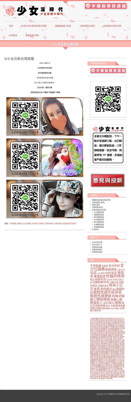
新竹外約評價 (109, 333)
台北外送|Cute (97, 245)
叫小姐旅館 (99, 362)
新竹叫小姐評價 (99, 375)
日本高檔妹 (110, 375)
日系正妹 (117, 279)
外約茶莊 (35, 223)
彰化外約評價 (97, 332)
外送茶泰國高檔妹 (103, 348)
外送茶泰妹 (115, 348)
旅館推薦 (103, 335)
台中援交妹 (103, 320)
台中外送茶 (108, 338)
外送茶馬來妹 (114, 353)
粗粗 (114, 289)
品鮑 (98, 273)
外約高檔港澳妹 (99, 330)
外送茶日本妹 (100, 345)
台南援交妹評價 (111, 323)
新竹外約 (100, 333)
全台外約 (114, 265)
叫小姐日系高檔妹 (102, 363)
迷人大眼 (110, 306)
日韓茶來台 (103, 286)
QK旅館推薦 (94, 318)
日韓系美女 (58, 223)
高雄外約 (116, 337)
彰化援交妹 (106, 332)
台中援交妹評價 (113, 320)
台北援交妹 (106, 322)
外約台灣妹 (98, 325)
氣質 (97, 289)
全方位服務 (27, 223)
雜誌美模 (106, 308)
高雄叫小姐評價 (106, 378)
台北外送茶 (96, 340)
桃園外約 (110, 335)
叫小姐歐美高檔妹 (115, 363)
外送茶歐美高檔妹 (114, 347)
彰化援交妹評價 (117, 332)
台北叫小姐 (96, 372)
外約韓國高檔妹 (113, 328)
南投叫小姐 (111, 358)
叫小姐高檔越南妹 (98, 370)
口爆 (119, 270)
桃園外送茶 (116, 357)
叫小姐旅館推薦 (110, 362)
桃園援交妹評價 (106, 337)
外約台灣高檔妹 (108, 325)
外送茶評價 (99, 350)
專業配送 (100, 276)
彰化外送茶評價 (113, 355)
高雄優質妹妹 (99, 227)
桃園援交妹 (96, 337)
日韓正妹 (114, 282)
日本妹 (109, 280)
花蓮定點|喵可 (97, 250)
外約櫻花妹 (113, 327)
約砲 (115, 296)
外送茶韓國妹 (114, 352)
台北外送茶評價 (106, 340)
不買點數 (12, 223)
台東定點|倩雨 (97, 252)
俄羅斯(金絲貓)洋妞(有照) (101, 200)
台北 (123, 270)
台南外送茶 (116, 340)
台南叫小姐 (117, 372)
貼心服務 (114, 302)
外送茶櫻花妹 (102, 347)
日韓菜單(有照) (32, 35)
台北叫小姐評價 (106, 372)
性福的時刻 (49, 223)
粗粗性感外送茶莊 (69, 223)
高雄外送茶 (103, 358)
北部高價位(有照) (87, 26)
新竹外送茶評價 (99, 357)
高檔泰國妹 (113, 377)
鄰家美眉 (120, 305)
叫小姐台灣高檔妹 (108, 360)
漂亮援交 (106, 289)
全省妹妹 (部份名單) (112, 26)
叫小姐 (118, 358)
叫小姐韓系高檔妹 (112, 367)
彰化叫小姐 (103, 373)
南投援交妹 (110, 318)
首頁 (11, 26)
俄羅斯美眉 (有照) (63, 26)
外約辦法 (13, 35)
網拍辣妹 (103, 299)
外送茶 (101, 342)
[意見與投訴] (107, 180)
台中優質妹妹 (99, 220)
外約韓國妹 (103, 328)
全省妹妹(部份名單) (99, 210)
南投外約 (102, 318)
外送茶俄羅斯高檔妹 (111, 342)
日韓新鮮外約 (100, 282)
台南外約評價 (100, 323)
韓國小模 (118, 308)
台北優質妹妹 (99, 212)
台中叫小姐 (109, 370)
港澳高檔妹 (104, 377)
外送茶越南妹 (109, 350)
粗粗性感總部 (101, 296)
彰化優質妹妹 (99, 222)
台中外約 (118, 318)
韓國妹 (112, 308)
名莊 (93, 273)
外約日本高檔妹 (103, 327)
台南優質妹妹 (99, 225)
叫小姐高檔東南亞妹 (102, 368)
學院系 (41, 223)
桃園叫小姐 (118, 375)
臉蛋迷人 (96, 302)
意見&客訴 (96, 205)
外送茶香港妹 (104, 353)
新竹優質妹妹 (99, 217)
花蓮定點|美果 (97, 247)
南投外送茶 (99, 338)
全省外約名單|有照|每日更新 (34, 26)
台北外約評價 (97, 322)
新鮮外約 (100, 279)
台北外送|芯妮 (97, 242)
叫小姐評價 (106, 365)
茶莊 (105, 303)
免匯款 (19, 223)
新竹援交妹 (118, 333)
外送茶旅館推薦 (111, 330)
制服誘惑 (111, 269)
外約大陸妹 (118, 325)
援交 (92, 279)
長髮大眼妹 (96, 308)
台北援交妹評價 (117, 322)
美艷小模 (116, 299)
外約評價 (95, 328)
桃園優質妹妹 (99, 215)
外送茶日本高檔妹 (112, 345)
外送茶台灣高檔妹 (100, 343)
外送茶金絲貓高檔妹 (101, 352)
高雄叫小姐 (96, 378)
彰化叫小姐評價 (113, 373)
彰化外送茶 (102, 355)
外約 (103, 273)
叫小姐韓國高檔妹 (98, 367)
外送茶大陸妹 (112, 343)
